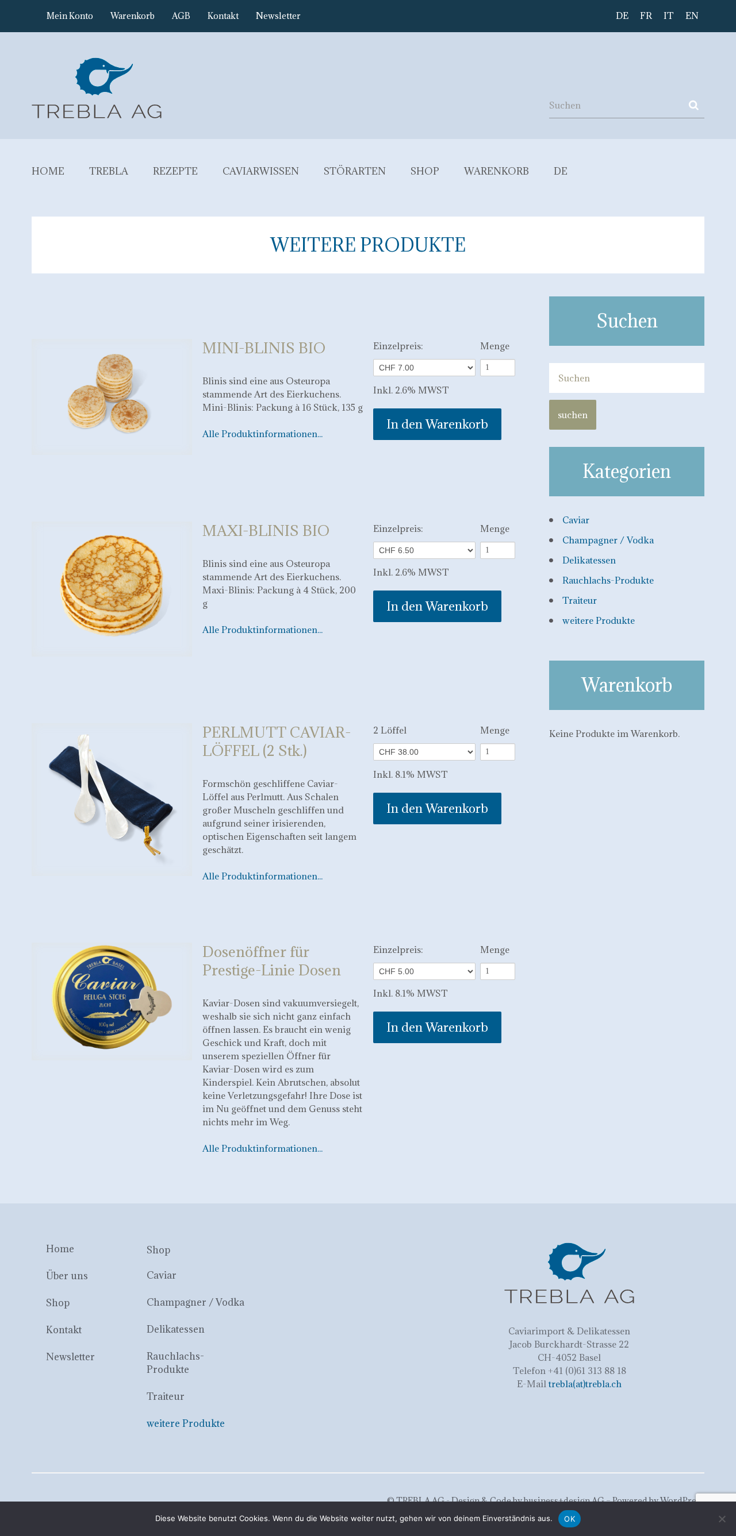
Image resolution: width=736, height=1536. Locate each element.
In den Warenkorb (437, 424)
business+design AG (564, 1500)
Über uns (67, 1275)
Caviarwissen (261, 171)
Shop (425, 171)
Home (48, 171)
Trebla (108, 171)
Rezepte (175, 171)
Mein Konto (70, 15)
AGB (181, 15)
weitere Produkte (598, 620)
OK (569, 1518)
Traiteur (579, 600)
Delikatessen (589, 560)
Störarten (355, 171)
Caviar (575, 520)
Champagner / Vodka (608, 540)
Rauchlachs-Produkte (608, 580)
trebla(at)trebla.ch (585, 1384)
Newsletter (278, 15)
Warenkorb (132, 15)
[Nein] (721, 1519)
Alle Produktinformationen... (262, 433)
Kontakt (223, 15)
